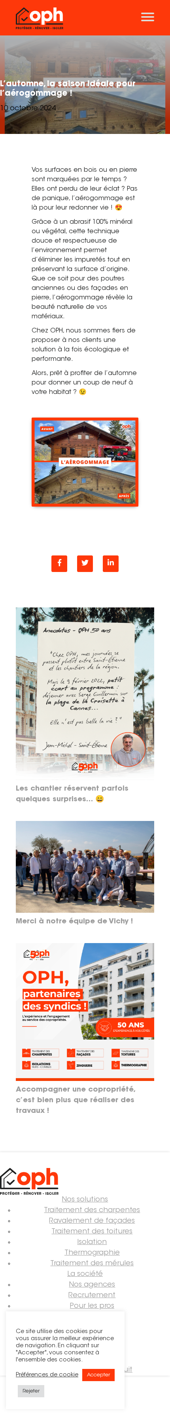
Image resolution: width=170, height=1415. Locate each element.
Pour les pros (92, 1306)
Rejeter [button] (31, 1391)
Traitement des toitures (91, 1231)
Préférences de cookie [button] (47, 1375)
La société (85, 1274)
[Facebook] (59, 563)
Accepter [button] (98, 1375)
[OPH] (85, 17)
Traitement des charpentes (92, 1210)
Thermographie (92, 1253)
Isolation (92, 1242)
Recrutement (91, 1295)
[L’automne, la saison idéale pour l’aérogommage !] (111, 563)
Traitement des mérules (92, 1263)
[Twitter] (85, 563)
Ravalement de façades (92, 1221)
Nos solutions (85, 1199)
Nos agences (92, 1285)
